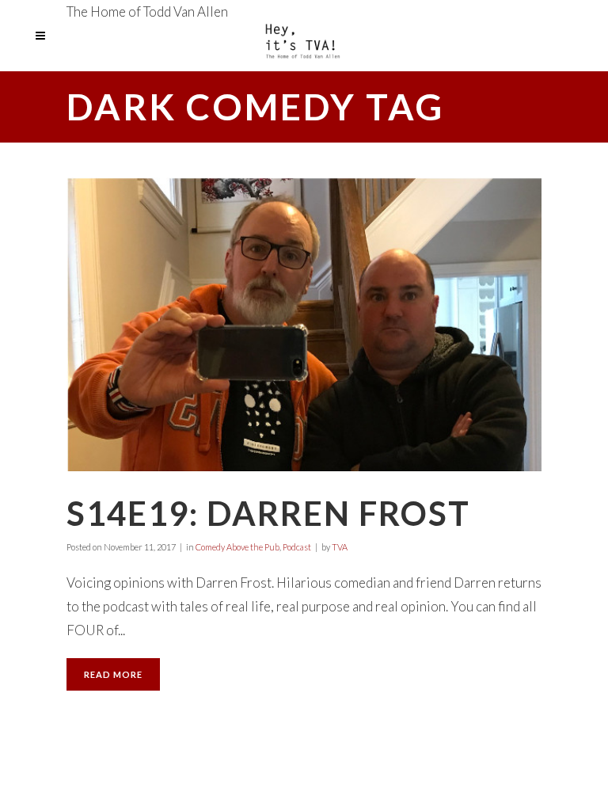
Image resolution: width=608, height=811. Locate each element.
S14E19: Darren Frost (268, 513)
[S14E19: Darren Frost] (304, 324)
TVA (340, 547)
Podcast (297, 547)
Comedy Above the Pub (237, 547)
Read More (113, 674)
